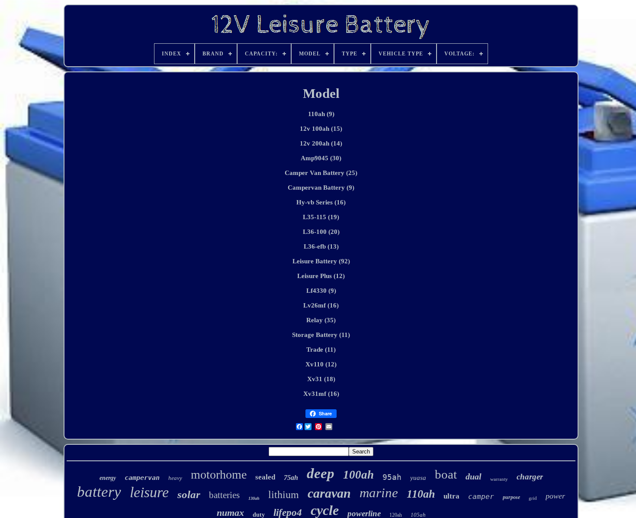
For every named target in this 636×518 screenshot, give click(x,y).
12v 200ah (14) (321, 143)
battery (99, 491)
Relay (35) (321, 320)
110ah (421, 494)
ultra (451, 496)
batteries (224, 495)
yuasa (418, 477)
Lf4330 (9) (321, 290)
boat (446, 474)
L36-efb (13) (321, 246)
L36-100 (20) (321, 231)
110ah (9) (321, 113)
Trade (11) (321, 349)
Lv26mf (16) (321, 305)
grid (533, 498)
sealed (265, 477)
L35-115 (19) (321, 217)
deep (320, 473)
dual (474, 476)
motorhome (219, 474)
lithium (283, 494)
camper (481, 496)
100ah (358, 474)
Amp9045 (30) (321, 158)
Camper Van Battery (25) (321, 172)
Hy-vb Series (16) (321, 202)
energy (108, 478)
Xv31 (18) (321, 379)
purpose (511, 497)
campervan (142, 478)
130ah (254, 498)
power (555, 496)
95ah (392, 477)
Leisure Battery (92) (321, 261)
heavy (175, 478)
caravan (329, 493)
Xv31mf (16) (321, 393)
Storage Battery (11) (321, 334)
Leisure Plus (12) (321, 275)
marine (379, 492)
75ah (291, 477)
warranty (499, 479)
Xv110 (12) (321, 364)
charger (530, 476)
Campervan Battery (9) (321, 187)
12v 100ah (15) (321, 128)
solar (188, 494)
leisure (149, 492)
